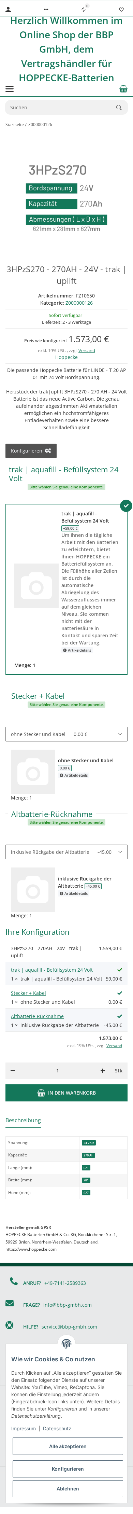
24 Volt (89, 1143)
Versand (86, 350)
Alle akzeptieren (68, 1446)
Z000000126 (79, 303)
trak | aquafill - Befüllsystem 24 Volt (52, 970)
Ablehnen (68, 1488)
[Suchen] (122, 107)
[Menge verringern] (12, 1070)
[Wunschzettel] (121, 9)
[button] (46, 9)
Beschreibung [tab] (23, 1120)
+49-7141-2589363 (65, 1283)
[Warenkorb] (123, 89)
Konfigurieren (68, 1469)
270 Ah (88, 1155)
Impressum (23, 1428)
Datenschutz (57, 1428)
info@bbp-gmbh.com (67, 1305)
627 (86, 1193)
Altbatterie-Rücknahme (37, 1016)
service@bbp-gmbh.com (69, 1326)
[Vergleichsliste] (83, 9)
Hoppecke (66, 357)
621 (86, 1168)
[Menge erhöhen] (102, 1070)
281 (86, 1180)
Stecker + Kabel (28, 993)
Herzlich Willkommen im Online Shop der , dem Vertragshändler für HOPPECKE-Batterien (66, 49)
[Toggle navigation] (9, 89)
